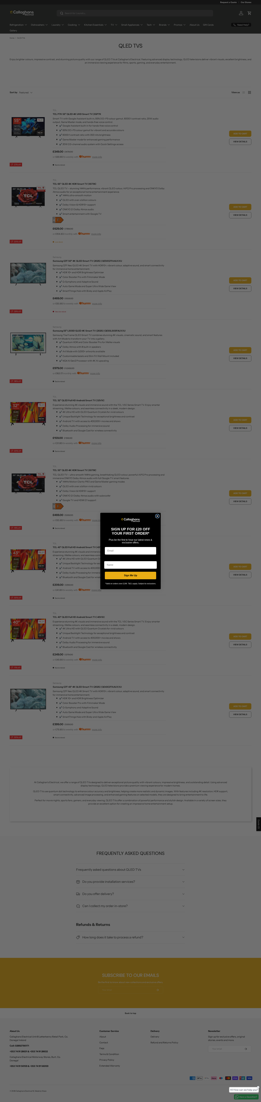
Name (107, 559)
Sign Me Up (130, 575)
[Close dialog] (157, 516)
